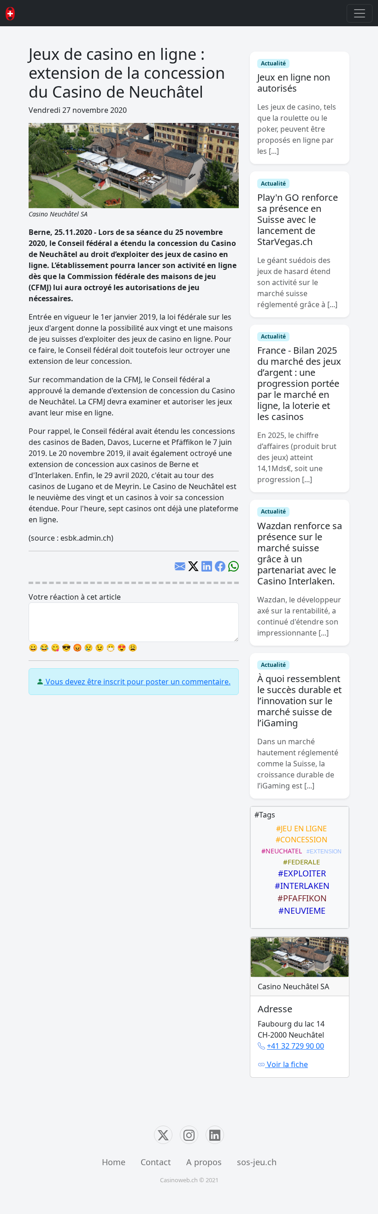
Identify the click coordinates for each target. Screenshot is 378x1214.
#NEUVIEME (299, 910)
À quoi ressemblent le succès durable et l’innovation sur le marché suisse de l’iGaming (299, 700)
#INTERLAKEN (300, 885)
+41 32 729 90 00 (295, 1046)
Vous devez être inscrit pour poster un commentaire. (137, 682)
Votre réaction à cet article (75, 597)
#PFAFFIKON (300, 898)
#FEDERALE (299, 861)
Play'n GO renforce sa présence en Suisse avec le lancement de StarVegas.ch (297, 219)
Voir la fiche (286, 1064)
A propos (204, 1161)
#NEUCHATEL (280, 850)
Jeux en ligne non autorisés (293, 82)
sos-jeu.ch (257, 1161)
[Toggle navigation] (359, 13)
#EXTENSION (323, 851)
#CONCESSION (299, 840)
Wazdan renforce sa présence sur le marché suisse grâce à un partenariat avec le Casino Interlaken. (299, 553)
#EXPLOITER (299, 873)
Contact (156, 1161)
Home (113, 1161)
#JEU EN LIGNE (299, 828)
